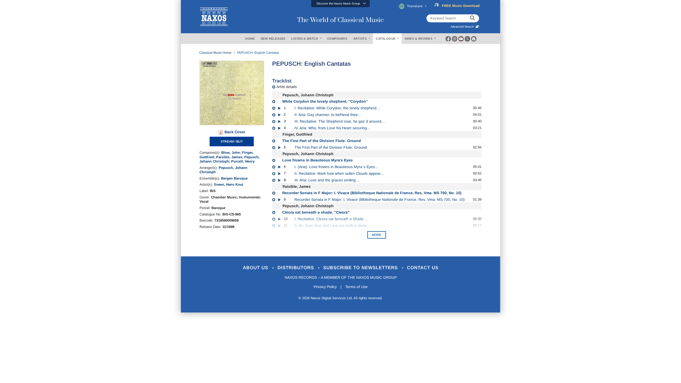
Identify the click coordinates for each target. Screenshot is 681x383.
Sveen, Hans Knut (228, 184)
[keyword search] (472, 18)
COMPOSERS (337, 38)
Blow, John (230, 153)
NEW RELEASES (273, 38)
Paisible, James (229, 157)
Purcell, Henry (243, 161)
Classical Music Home (215, 53)
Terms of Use (356, 287)
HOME (250, 38)
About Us (256, 267)
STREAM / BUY (232, 141)
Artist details (286, 87)
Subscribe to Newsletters (361, 267)
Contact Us (422, 267)
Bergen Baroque (234, 178)
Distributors (296, 267)
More (376, 235)
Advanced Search (463, 26)
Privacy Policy (325, 287)
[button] (340, 3)
